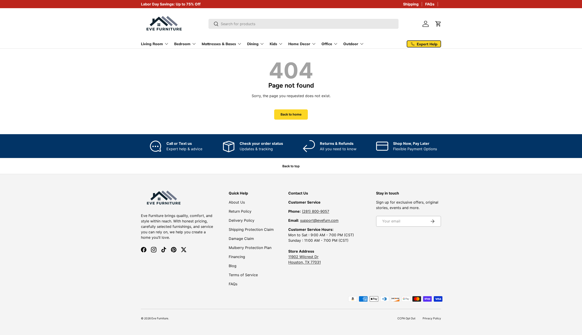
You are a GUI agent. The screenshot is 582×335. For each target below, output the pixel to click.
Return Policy (240, 211)
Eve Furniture (159, 318)
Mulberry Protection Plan (250, 247)
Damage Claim (241, 238)
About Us (237, 202)
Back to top (291, 166)
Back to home (291, 114)
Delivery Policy (241, 220)
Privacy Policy (432, 318)
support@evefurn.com (319, 220)
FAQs (429, 4)
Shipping (411, 4)
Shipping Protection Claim (251, 229)
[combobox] (303, 24)
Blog (232, 266)
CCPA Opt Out (406, 318)
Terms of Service (243, 275)
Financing (237, 256)
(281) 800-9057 (315, 211)
